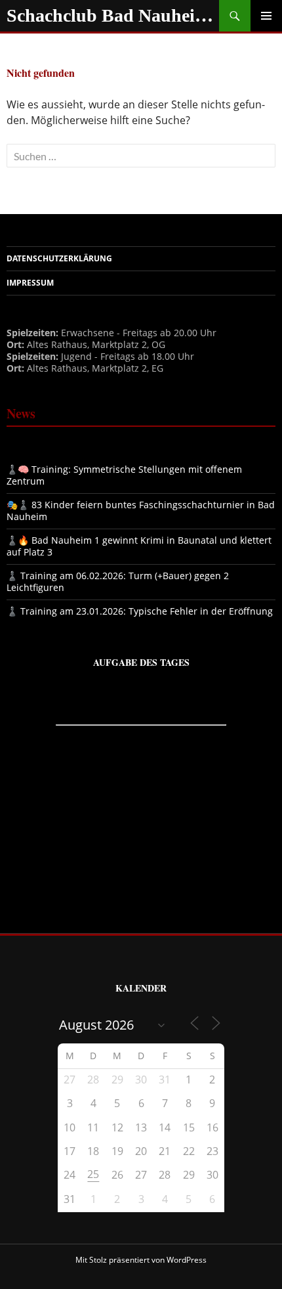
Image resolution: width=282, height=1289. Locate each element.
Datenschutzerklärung (59, 258)
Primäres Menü (266, 16)
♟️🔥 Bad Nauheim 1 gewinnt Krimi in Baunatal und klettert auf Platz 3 (139, 546)
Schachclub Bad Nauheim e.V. (113, 15)
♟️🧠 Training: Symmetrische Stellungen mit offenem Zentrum (124, 475)
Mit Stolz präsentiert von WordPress (141, 1259)
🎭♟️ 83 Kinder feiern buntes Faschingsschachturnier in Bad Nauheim (141, 510)
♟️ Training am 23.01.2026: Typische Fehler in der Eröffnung (140, 611)
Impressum (30, 282)
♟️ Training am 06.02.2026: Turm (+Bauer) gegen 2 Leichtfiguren (118, 581)
